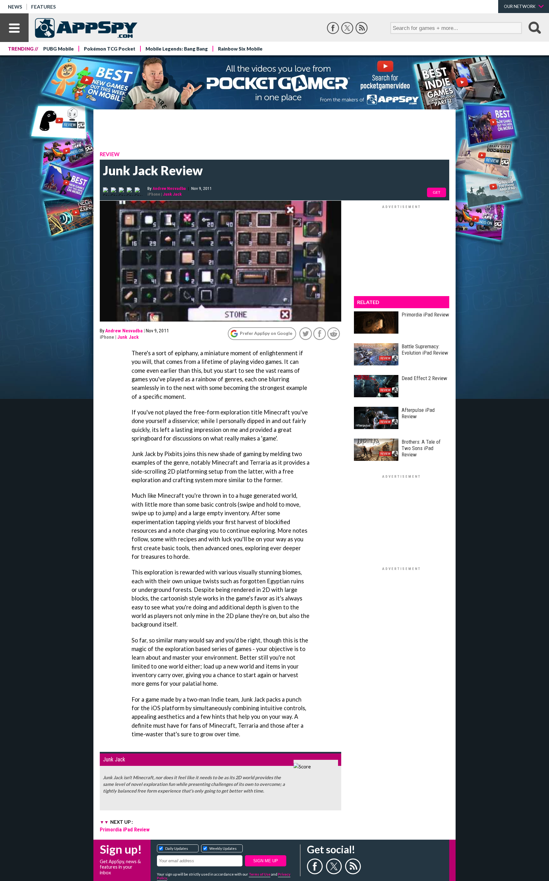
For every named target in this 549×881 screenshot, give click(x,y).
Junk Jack (172, 194)
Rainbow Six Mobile (240, 49)
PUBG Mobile (58, 49)
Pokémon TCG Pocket (109, 49)
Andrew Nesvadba (169, 188)
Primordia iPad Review (125, 829)
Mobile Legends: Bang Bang (177, 49)
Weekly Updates (223, 848)
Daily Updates (176, 848)
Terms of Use (259, 874)
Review (109, 154)
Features (43, 7)
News (15, 7)
